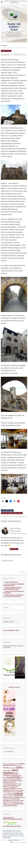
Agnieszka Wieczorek (15, 530)
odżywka (6, 790)
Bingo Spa (11, 767)
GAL (6, 779)
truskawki (16, 800)
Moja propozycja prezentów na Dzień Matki (13, 591)
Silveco (7, 798)
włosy (12, 802)
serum (17, 797)
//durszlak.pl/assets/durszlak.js (13, 819)
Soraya (10, 798)
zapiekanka (17, 802)
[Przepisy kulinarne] (10, 824)
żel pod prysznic (11, 805)
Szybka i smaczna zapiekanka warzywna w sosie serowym (13, 595)
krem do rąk (18, 780)
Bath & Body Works (18, 765)
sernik (13, 797)
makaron (9, 785)
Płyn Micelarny (11, 795)
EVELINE (15, 777)
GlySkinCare (11, 779)
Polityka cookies (6, 837)
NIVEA (12, 788)
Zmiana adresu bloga (11, 582)
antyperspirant (11, 763)
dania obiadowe (10, 771)
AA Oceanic (5, 763)
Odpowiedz (14, 549)
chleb (14, 767)
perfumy (10, 794)
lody (17, 783)
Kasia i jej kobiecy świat (14, 26)
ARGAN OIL (17, 763)
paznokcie (14, 791)
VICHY (4, 802)
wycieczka (6, 513)
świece (14, 803)
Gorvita (15, 779)
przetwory (5, 795)
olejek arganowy (7, 791)
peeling (19, 791)
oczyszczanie (19, 788)
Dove (9, 777)
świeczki (20, 803)
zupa (5, 803)
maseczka (19, 785)
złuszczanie (9, 803)
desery (5, 777)
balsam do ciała (8, 765)
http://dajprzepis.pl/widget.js (12, 826)
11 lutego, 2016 (6, 50)
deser (19, 775)
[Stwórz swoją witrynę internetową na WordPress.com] (14, 2)
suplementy (16, 798)
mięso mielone (10, 786)
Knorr (9, 780)
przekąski (18, 793)
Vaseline (22, 800)
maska (5, 786)
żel (3, 805)
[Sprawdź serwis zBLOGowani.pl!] (14, 687)
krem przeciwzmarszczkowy (9, 782)
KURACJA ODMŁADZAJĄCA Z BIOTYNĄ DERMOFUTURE (12, 588)
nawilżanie (6, 788)
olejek (21, 790)
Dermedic (14, 775)
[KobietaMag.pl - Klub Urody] (9, 735)
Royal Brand (18, 795)
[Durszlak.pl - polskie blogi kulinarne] (8, 817)
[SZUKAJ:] (14, 608)
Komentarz (21, 572)
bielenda (5, 767)
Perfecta (5, 794)
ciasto (23, 767)
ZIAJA (21, 802)
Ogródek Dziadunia (14, 790)
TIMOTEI (12, 800)
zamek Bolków (17, 513)
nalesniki (16, 786)
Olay (19, 790)
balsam (22, 763)
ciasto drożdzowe (7, 770)
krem (12, 780)
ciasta (19, 767)
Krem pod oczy (8, 782)
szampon (6, 800)
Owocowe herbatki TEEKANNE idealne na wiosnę (13, 584)
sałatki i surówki (7, 797)
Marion (14, 785)
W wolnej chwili (8, 510)
